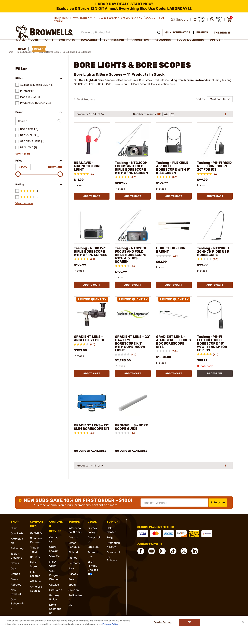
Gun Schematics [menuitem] (178, 32)
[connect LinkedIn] (194, 551)
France (72, 557)
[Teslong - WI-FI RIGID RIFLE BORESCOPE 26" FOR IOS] (215, 140)
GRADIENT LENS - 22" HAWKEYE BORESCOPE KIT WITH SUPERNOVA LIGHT (132, 343)
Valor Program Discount (55, 575)
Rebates (16, 584)
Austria (73, 537)
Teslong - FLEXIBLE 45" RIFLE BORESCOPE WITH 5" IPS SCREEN (173, 167)
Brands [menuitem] (202, 32)
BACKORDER (215, 373)
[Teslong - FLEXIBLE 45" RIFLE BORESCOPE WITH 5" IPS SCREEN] (174, 140)
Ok (189, 622)
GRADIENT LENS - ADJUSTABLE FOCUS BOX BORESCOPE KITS (173, 341)
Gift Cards (55, 590)
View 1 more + (24, 153)
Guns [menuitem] (35, 39)
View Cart (55, 556)
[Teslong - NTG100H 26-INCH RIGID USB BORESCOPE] (215, 226)
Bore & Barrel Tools (145, 84)
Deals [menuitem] (39, 49)
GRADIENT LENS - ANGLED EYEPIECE (89, 338)
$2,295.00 (55, 167)
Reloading (17, 548)
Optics (15, 563)
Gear (14, 568)
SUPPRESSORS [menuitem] (114, 39)
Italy (71, 568)
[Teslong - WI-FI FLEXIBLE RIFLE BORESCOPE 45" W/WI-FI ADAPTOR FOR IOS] (215, 314)
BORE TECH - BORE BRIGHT (172, 249)
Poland (72, 579)
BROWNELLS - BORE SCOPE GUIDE (131, 427)
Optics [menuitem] (215, 39)
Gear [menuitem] (22, 49)
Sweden (73, 590)
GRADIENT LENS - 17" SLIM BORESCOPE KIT (91, 427)
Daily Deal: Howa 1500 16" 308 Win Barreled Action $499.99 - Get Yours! (109, 19)
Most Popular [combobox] (218, 99)
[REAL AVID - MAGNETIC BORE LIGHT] (92, 140)
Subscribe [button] (218, 502)
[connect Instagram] (162, 551)
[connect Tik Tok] (173, 551)
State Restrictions (55, 609)
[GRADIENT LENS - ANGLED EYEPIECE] (92, 314)
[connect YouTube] (151, 551)
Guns (14, 528)
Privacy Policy (110, 624)
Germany (74, 563)
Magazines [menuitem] (89, 39)
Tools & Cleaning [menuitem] (190, 39)
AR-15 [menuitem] (49, 39)
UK (70, 604)
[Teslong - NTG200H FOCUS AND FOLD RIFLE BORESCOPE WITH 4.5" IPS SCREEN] (133, 226)
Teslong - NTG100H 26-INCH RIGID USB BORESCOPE (213, 251)
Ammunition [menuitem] (140, 39)
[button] (216, 20)
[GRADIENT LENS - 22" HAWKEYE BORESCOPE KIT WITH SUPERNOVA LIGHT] (133, 314)
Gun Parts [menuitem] (67, 39)
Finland (73, 552)
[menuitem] (21, 40)
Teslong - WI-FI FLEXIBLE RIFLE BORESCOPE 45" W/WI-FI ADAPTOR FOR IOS (212, 343)
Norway (73, 573)
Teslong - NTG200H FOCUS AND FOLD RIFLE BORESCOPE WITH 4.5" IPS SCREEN (131, 254)
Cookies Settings (163, 622)
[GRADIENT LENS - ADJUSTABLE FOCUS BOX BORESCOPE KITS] (174, 314)
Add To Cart (91, 196)
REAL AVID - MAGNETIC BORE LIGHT (88, 166)
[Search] (158, 32)
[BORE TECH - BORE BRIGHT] (174, 226)
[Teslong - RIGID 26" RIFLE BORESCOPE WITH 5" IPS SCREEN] (92, 226)
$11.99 (23, 167)
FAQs (110, 537)
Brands (15, 573)
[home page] (44, 32)
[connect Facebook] (140, 551)
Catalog (54, 584)
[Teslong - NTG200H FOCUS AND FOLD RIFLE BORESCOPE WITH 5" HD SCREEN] (133, 140)
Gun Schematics (17, 603)
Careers (35, 557)
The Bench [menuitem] (222, 32)
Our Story (36, 532)
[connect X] (184, 551)
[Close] (242, 622)
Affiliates (36, 581)
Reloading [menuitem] (163, 39)
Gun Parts (17, 533)
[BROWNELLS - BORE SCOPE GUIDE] (133, 403)
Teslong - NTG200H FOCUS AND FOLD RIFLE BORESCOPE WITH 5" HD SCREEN (131, 167)
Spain (72, 584)
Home (10, 52)
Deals (14, 579)
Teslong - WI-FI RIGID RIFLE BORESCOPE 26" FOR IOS (214, 166)
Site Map (93, 547)
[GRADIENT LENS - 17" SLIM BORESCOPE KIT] (92, 403)
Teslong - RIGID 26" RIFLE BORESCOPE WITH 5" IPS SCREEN (90, 251)
